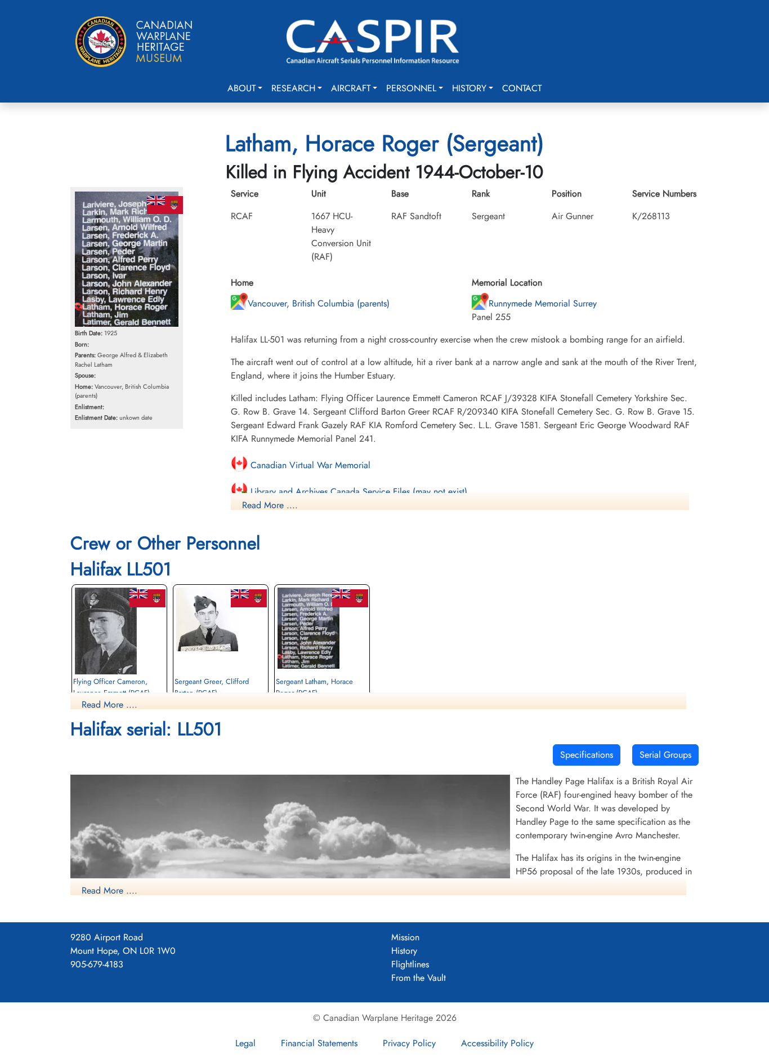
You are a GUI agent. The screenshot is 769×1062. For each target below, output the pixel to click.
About (241, 88)
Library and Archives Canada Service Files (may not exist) (357, 491)
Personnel (411, 88)
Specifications (586, 754)
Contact (522, 88)
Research (293, 88)
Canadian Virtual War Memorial (309, 465)
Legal (245, 1043)
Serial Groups (665, 754)
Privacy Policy (409, 1043)
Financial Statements (319, 1043)
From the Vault (418, 977)
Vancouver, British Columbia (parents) (319, 303)
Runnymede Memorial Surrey (543, 303)
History (469, 88)
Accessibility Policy (497, 1043)
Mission (405, 937)
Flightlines (410, 964)
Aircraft (350, 88)
